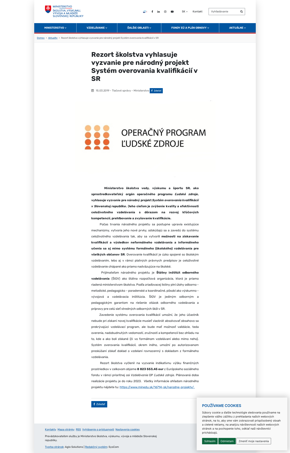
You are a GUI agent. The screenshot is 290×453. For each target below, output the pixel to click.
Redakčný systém (96, 446)
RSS (78, 429)
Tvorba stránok (54, 446)
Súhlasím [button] (209, 441)
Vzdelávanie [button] (96, 27)
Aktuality (53, 38)
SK (183, 11)
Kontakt (197, 11)
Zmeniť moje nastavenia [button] (254, 441)
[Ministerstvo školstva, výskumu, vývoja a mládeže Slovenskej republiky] (64, 12)
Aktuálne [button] (236, 27)
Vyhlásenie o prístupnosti (98, 429)
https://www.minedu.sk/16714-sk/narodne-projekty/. (157, 387)
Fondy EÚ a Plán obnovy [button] (189, 27)
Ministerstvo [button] (54, 27)
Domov (41, 38)
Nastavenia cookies (127, 429)
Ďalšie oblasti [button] (138, 27)
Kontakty (50, 429)
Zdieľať (158, 90)
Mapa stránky (66, 429)
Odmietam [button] (227, 441)
